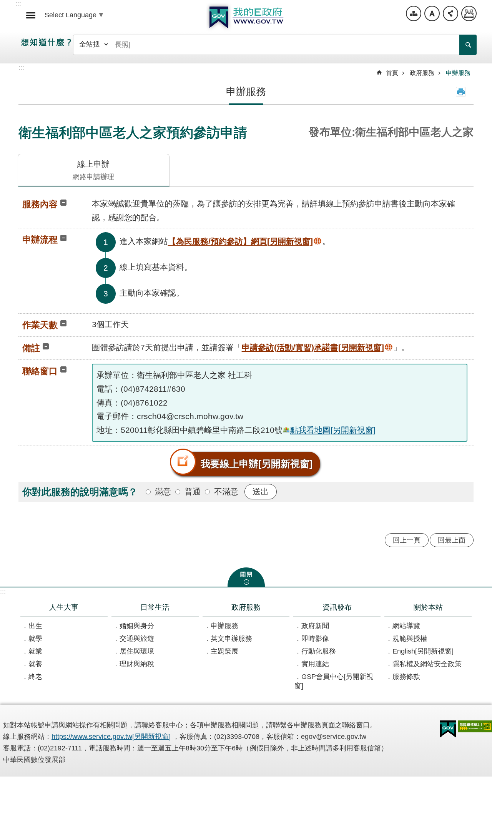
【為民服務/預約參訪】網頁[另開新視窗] (240, 241)
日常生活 (155, 607)
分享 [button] (450, 13)
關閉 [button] (246, 577)
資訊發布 (337, 607)
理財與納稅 (137, 664)
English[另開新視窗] (423, 651)
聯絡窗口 (40, 371)
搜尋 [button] (468, 45)
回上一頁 (407, 540)
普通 (192, 491)
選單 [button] (30, 15)
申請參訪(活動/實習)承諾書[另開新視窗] (313, 347)
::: (3, 591)
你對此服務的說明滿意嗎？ (80, 491)
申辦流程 (40, 239)
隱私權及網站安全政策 (427, 664)
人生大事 (63, 607)
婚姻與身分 (137, 626)
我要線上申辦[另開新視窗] (256, 463)
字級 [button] (432, 13)
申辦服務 (458, 73)
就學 (35, 638)
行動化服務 (318, 651)
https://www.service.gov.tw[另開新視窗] (111, 736)
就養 (35, 664)
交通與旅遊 (137, 638)
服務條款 (406, 676)
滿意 (163, 491)
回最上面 (451, 540)
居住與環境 (137, 651)
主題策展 (224, 651)
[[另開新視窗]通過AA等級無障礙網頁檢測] (475, 726)
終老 (35, 676)
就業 (35, 651)
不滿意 (226, 491)
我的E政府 (246, 17)
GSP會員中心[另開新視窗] (333, 681)
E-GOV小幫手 (469, 13)
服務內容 (40, 204)
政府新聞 (315, 626)
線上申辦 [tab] (93, 170)
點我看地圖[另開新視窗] (333, 430)
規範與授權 (409, 638)
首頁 (392, 73)
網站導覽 (413, 13)
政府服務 (422, 73)
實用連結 (315, 664)
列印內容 (461, 92)
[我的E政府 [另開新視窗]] (448, 729)
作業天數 (40, 325)
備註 (31, 348)
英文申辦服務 (231, 638)
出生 (35, 626)
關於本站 (428, 607)
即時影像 (315, 638)
